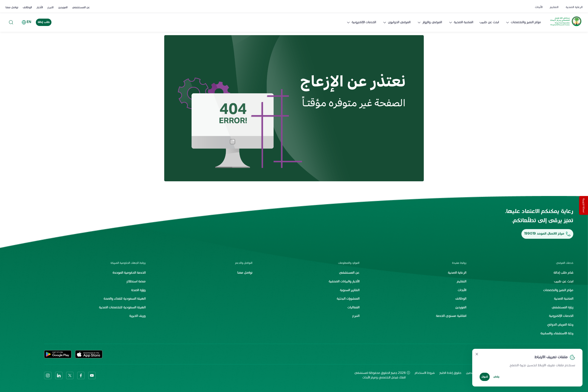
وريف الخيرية (137, 316)
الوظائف (27, 8)
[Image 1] (294, 108)
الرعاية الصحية (574, 7)
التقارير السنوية (349, 290)
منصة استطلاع (136, 281)
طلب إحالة (44, 22)
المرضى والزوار (432, 22)
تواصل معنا (12, 8)
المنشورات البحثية (348, 298)
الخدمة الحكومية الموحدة (129, 272)
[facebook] (81, 375)
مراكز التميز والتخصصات (526, 22)
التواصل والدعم (243, 263)
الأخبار (40, 8)
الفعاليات (353, 307)
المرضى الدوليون (399, 22)
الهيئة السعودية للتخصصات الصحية (122, 307)
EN (29, 22)
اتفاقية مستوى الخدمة (451, 316)
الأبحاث (539, 7)
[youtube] (92, 375)
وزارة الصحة (138, 290)
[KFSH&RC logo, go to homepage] (565, 26)
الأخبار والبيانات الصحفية (344, 281)
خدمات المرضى (564, 263)
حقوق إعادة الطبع (450, 373)
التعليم (554, 7)
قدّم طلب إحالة (563, 272)
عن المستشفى (81, 8)
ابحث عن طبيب (489, 22)
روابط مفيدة (459, 263)
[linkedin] (58, 375)
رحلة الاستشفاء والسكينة (556, 333)
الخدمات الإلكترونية (364, 22)
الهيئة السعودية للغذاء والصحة (125, 298)
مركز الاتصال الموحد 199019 (544, 233)
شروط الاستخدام (425, 373)
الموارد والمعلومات (348, 263)
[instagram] (47, 375)
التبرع (51, 8)
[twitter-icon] (70, 375)
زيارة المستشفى (562, 307)
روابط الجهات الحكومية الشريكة (128, 263)
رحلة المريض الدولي (560, 324)
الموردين (63, 8)
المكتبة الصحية (463, 22)
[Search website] (11, 22)
